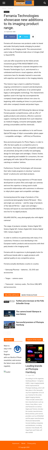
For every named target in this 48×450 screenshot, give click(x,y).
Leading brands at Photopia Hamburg (34, 369)
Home (4, 8)
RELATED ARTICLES (12, 295)
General (10, 8)
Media (23, 443)
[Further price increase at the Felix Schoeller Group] (9, 301)
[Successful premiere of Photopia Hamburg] (9, 324)
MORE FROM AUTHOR (29, 295)
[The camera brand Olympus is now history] (9, 313)
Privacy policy (31, 443)
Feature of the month (31, 362)
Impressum (15, 443)
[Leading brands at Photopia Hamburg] (35, 353)
